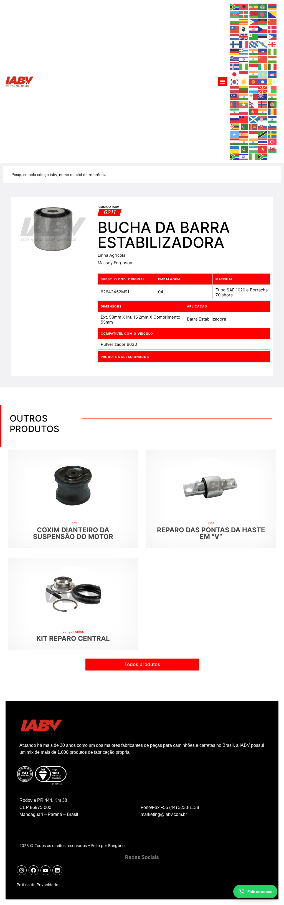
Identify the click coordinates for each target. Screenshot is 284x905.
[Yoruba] (253, 156)
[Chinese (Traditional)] (234, 29)
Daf (211, 523)
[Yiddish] (244, 156)
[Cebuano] (253, 21)
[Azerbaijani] (234, 14)
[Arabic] (263, 6)
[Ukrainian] (234, 149)
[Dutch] (234, 36)
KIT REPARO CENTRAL (73, 638)
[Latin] (272, 81)
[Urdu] (244, 149)
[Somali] (234, 134)
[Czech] (263, 29)
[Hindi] (253, 59)
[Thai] (263, 141)
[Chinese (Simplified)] (272, 21)
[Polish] (244, 111)
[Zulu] (263, 156)
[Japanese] (234, 74)
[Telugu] (253, 141)
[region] (72, 855)
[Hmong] (263, 59)
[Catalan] (244, 21)
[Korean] (234, 81)
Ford (73, 523)
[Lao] (263, 81)
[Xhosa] (234, 156)
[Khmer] (272, 74)
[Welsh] (272, 149)
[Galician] (263, 44)
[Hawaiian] (234, 59)
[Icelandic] (234, 66)
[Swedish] (272, 134)
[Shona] (234, 126)
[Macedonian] (263, 89)
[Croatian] (253, 29)
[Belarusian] (253, 14)
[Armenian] (272, 6)
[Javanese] (244, 74)
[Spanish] (244, 134)
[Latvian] (234, 89)
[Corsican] (244, 29)
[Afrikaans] (234, 6)
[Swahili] (263, 134)
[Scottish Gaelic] (253, 119)
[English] (244, 36)
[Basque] (244, 14)
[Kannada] (253, 74)
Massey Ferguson (115, 262)
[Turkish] (272, 141)
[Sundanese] (253, 134)
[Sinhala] (253, 126)
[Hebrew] (244, 59)
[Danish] (272, 29)
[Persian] (234, 111)
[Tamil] (244, 141)
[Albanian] (244, 6)
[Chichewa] (263, 21)
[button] (222, 81)
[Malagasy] (272, 89)
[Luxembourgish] (253, 89)
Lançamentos (73, 631)
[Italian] (272, 66)
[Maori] (263, 96)
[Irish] (263, 66)
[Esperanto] (253, 36)
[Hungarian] (272, 59)
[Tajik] (234, 141)
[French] (244, 44)
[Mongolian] (234, 104)
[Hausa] (272, 51)
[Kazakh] (263, 74)
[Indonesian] (253, 66)
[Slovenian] (272, 126)
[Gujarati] (253, 51)
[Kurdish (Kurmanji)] (244, 81)
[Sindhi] (244, 126)
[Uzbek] (253, 149)
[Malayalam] (244, 96)
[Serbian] (263, 119)
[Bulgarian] (234, 21)
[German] (234, 51)
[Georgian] (272, 44)
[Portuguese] (253, 111)
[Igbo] (244, 66)
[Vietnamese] (263, 149)
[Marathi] (272, 96)
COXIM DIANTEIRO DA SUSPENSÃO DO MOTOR (73, 533)
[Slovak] (263, 126)
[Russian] (234, 119)
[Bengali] (263, 14)
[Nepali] (253, 104)
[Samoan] (244, 119)
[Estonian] (263, 36)
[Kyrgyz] (253, 81)
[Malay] (234, 96)
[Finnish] (234, 44)
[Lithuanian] (244, 89)
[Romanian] (272, 111)
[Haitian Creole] (263, 51)
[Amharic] (253, 6)
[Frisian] (253, 44)
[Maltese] (253, 96)
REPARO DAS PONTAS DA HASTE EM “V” (211, 533)
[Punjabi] (263, 111)
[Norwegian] (263, 104)
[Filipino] (272, 36)
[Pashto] (272, 104)
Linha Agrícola (112, 255)
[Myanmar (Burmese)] (244, 104)
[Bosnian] (272, 14)
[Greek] (244, 51)
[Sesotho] (272, 119)
